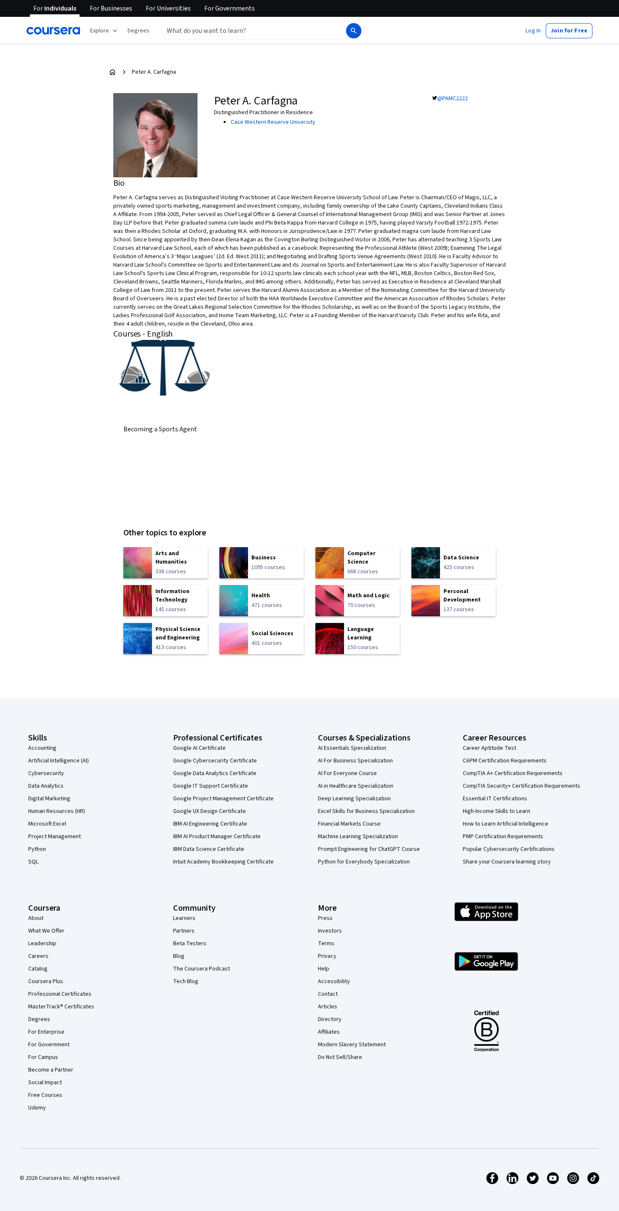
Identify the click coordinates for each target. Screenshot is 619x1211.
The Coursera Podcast (201, 969)
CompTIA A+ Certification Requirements (513, 773)
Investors (330, 931)
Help (323, 969)
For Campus (43, 1057)
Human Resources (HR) (56, 811)
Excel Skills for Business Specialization (366, 811)
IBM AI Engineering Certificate (210, 824)
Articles (327, 1006)
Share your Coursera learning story (507, 862)
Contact (328, 994)
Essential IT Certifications (495, 798)
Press (325, 918)
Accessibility (334, 981)
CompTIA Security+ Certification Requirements (521, 786)
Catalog (38, 969)
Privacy (327, 956)
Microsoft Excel (47, 824)
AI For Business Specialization (355, 761)
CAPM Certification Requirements (505, 761)
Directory (330, 1019)
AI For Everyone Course (347, 773)
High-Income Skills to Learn (496, 811)
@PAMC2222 (452, 98)
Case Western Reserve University (273, 122)
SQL (33, 862)
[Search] (353, 30)
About (35, 918)
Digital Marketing (49, 798)
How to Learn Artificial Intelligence (505, 824)
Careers (38, 956)
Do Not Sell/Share (340, 1057)
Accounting (42, 748)
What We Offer (46, 931)
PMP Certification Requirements (503, 836)
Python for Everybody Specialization (364, 862)
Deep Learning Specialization (354, 798)
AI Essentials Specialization (352, 748)
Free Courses (45, 1095)
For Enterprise (46, 1032)
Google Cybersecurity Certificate (215, 761)
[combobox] (245, 31)
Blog (178, 956)
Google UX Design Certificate (209, 811)
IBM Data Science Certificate (208, 849)
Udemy (37, 1108)
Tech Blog (185, 981)
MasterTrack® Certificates (61, 1006)
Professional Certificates (59, 994)
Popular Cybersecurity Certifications (509, 849)
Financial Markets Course (349, 824)
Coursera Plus (45, 981)
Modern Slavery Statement (352, 1044)
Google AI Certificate (199, 748)
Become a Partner (50, 1070)
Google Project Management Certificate (223, 798)
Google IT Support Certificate (210, 786)
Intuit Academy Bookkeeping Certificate (223, 862)
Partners (184, 931)
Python (37, 849)
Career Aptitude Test (489, 748)
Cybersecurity (46, 773)
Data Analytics (46, 786)
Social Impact (45, 1082)
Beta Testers (189, 943)
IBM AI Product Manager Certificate (217, 836)
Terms (326, 943)
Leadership (42, 943)
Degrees (39, 1019)
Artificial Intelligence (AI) (58, 761)
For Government (48, 1044)
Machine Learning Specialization (358, 836)
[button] (138, 30)
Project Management (54, 836)
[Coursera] (53, 30)
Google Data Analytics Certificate (214, 773)
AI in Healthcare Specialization (355, 786)
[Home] (112, 72)
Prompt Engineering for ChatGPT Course (369, 849)
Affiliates (329, 1032)
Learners (184, 918)
